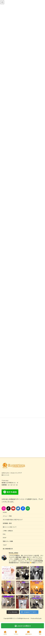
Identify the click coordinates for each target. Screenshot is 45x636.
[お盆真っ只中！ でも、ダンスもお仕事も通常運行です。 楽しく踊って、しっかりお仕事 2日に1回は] (36, 573)
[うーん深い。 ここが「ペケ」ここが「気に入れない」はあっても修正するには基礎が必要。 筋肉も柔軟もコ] (22, 587)
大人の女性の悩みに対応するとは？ (13, 519)
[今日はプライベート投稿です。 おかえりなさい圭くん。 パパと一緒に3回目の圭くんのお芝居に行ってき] (22, 601)
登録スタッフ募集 (8, 541)
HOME (5, 512)
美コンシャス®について (9, 527)
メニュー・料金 (7, 516)
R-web (39, 618)
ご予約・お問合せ (8, 531)
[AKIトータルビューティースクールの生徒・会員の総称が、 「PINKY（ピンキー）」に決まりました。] (8, 573)
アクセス (16, 634)
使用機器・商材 (7, 523)
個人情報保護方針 (8, 548)
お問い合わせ (28, 634)
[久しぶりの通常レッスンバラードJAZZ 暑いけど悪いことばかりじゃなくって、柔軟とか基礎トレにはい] (36, 601)
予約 (40, 634)
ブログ (5, 545)
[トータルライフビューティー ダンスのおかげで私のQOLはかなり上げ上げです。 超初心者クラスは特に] (8, 601)
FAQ (4, 534)
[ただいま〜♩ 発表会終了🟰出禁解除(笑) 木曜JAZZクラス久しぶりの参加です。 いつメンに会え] (36, 587)
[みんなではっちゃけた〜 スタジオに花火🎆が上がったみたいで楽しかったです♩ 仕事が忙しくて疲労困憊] (8, 587)
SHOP (4, 537)
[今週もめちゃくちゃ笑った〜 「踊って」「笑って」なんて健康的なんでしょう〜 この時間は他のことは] (22, 573)
